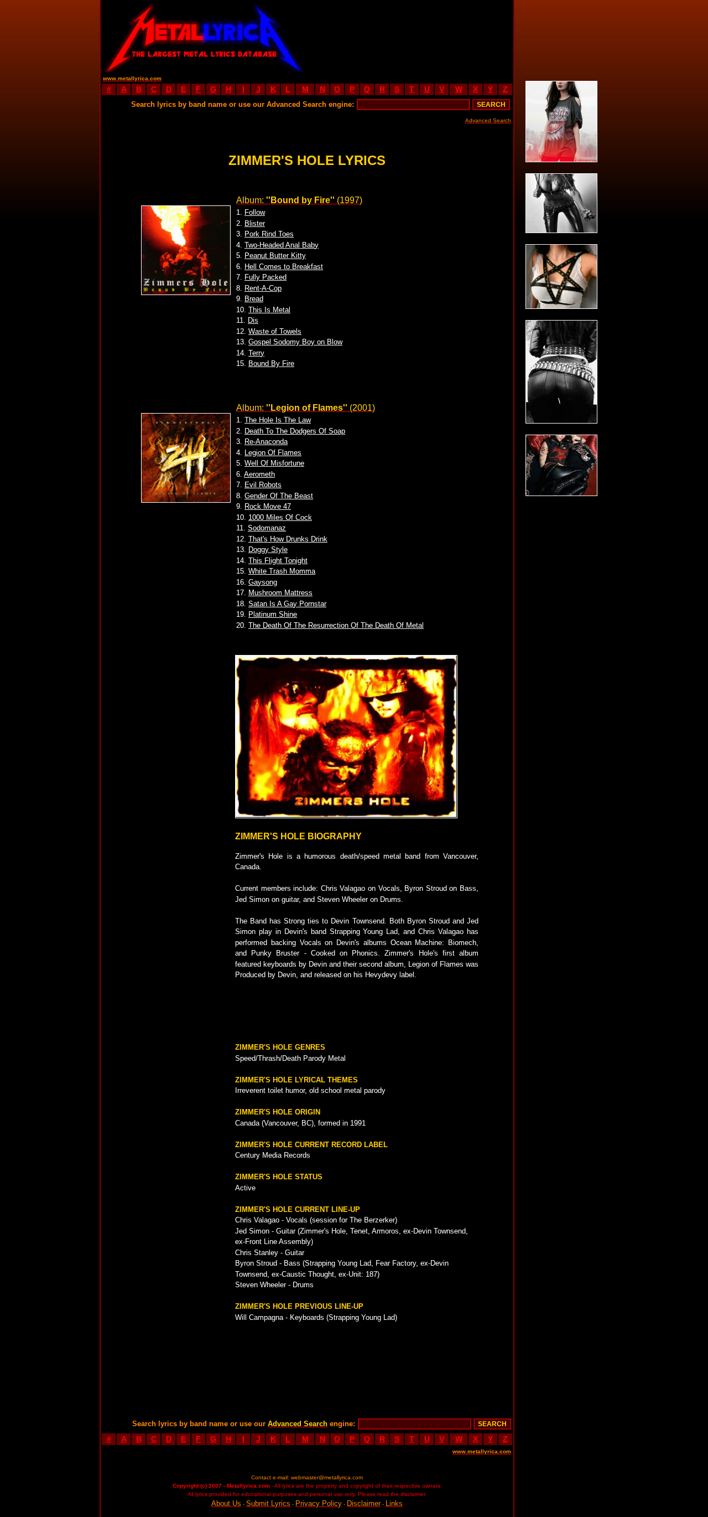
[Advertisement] (410, 36)
